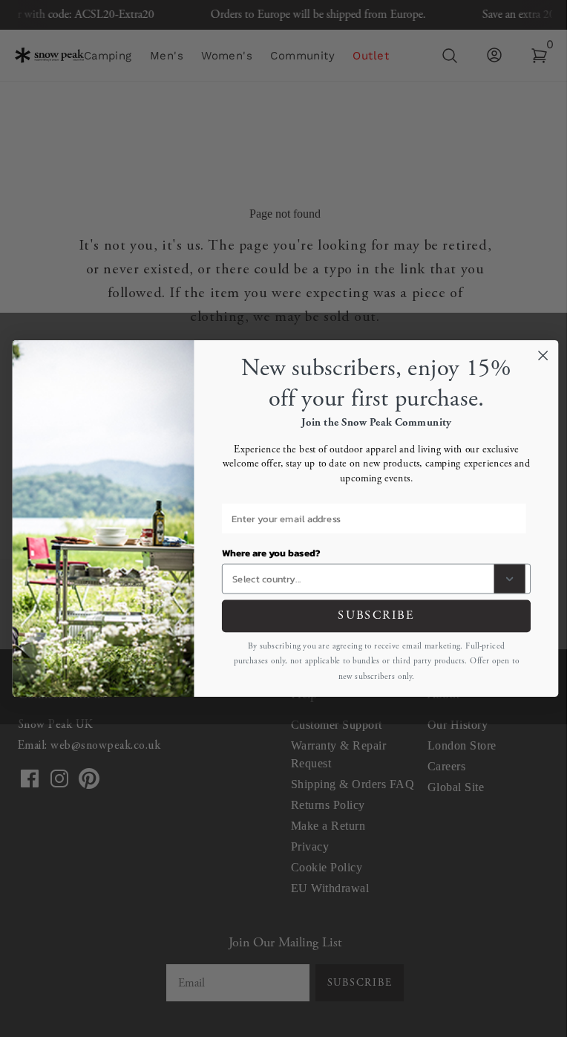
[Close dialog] (542, 355)
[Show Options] (509, 579)
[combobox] (360, 579)
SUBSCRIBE (376, 615)
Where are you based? (271, 552)
